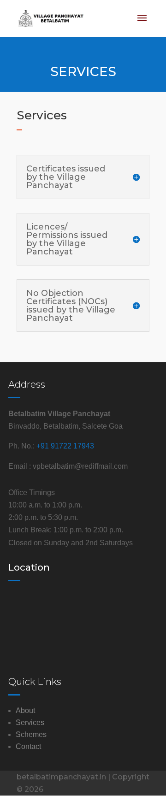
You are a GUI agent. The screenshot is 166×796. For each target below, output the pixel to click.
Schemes (31, 734)
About (25, 710)
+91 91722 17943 (65, 446)
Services (30, 722)
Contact (28, 746)
